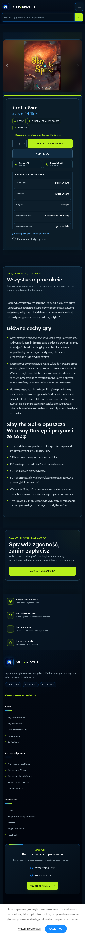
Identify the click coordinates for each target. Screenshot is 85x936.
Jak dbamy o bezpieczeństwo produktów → (32, 233)
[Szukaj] (79, 17)
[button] (7, 66)
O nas (10, 810)
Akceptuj (56, 928)
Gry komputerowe (17, 717)
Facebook (12, 835)
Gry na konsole (15, 723)
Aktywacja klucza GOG (18, 782)
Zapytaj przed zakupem (42, 571)
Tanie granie (14, 736)
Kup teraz (43, 153)
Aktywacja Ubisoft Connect (20, 776)
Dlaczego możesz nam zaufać (18, 695)
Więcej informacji (29, 928)
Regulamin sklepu (16, 828)
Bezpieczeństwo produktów (21, 816)
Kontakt (11, 822)
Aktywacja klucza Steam (19, 764)
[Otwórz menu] (79, 7)
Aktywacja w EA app (17, 770)
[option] (35, 88)
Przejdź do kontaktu (40, 886)
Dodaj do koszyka (50, 143)
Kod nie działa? (15, 788)
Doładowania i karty (17, 729)
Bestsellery (13, 742)
